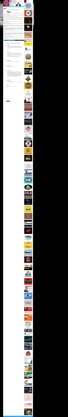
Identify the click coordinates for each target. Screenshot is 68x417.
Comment (7, 87)
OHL (8, 6)
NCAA (15, 6)
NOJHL (11, 6)
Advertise (6, 416)
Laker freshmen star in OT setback (13, 9)
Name (6, 94)
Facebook (9, 416)
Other (23, 6)
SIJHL (20, 6)
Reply (8, 49)
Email (6, 96)
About (4, 416)
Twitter (7, 416)
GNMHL (18, 6)
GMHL (13, 6)
